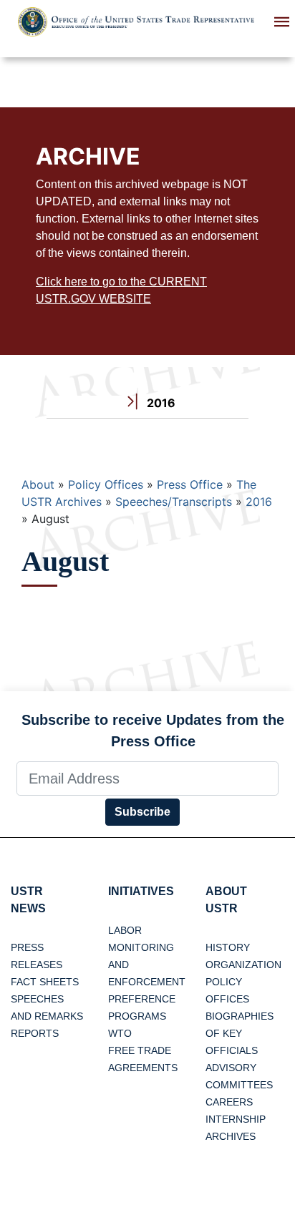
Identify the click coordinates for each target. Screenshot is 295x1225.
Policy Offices (105, 484)
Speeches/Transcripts (173, 501)
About (37, 484)
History (227, 947)
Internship (235, 1119)
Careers (229, 1102)
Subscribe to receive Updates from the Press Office (152, 730)
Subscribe (142, 812)
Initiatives (141, 891)
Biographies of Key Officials (239, 1033)
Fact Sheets (45, 981)
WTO (120, 1033)
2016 (259, 501)
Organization (243, 964)
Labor (125, 930)
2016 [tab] (159, 403)
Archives (230, 1136)
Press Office (190, 484)
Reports (35, 1033)
